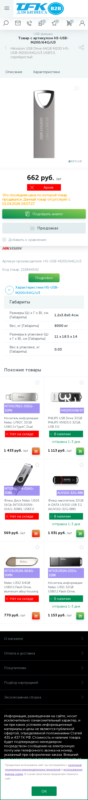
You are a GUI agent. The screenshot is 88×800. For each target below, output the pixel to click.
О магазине (13, 638)
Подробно (44, 278)
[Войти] (82, 23)
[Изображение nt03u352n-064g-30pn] (22, 562)
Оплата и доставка (19, 653)
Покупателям (15, 668)
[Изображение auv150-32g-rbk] (66, 479)
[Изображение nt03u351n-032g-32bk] (66, 562)
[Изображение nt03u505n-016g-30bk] (22, 479)
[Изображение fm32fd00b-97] (66, 397)
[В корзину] (36, 451)
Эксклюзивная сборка (22, 697)
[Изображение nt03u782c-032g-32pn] (22, 397)
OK (44, 791)
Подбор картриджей (21, 682)
